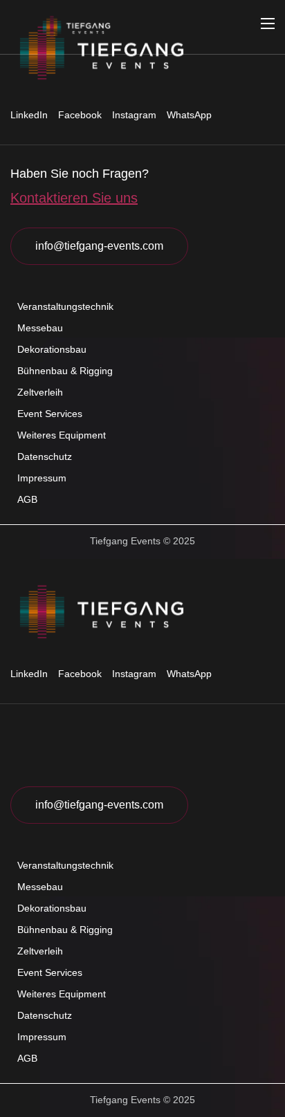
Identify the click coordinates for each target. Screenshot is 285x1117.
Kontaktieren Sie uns (74, 197)
